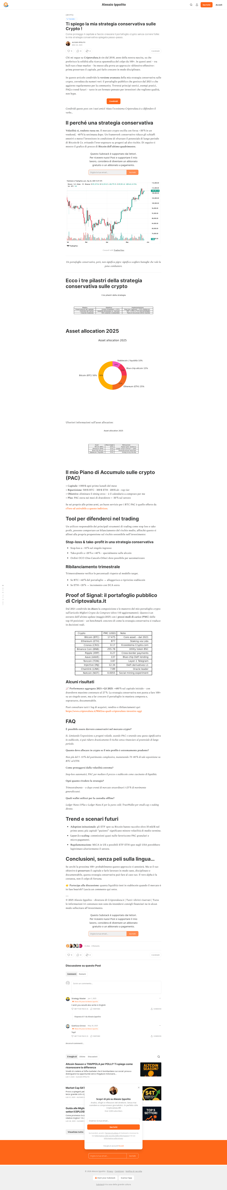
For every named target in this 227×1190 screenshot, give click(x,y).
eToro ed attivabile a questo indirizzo (86, 508)
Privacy (110, 1171)
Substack (100, 1184)
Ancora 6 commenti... (75, 1043)
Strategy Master (78, 998)
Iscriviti (206, 4)
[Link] (62, 123)
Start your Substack (106, 1178)
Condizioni (119, 1171)
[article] (113, 1072)
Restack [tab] (82, 974)
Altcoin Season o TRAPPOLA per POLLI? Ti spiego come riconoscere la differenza (99, 1066)
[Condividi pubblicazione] (197, 4)
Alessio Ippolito (78, 42)
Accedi (219, 4)
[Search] (191, 4)
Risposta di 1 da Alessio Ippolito (87, 1016)
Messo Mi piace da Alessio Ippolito (86, 1001)
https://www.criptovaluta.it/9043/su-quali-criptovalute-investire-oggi (104, 711)
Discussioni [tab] (92, 1056)
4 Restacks (95, 946)
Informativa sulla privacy (113, 1138)
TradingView (119, 250)
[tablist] (76, 974)
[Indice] (3, 595)
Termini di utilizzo (112, 1133)
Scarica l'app (126, 1178)
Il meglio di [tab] (72, 1056)
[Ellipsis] (160, 998)
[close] (139, 1087)
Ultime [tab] (82, 1056)
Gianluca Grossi (78, 1025)
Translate (71, 19)
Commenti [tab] (71, 974)
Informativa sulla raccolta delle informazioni (112, 1135)
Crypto (69, 15)
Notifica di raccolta (134, 1171)
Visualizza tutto (75, 1132)
